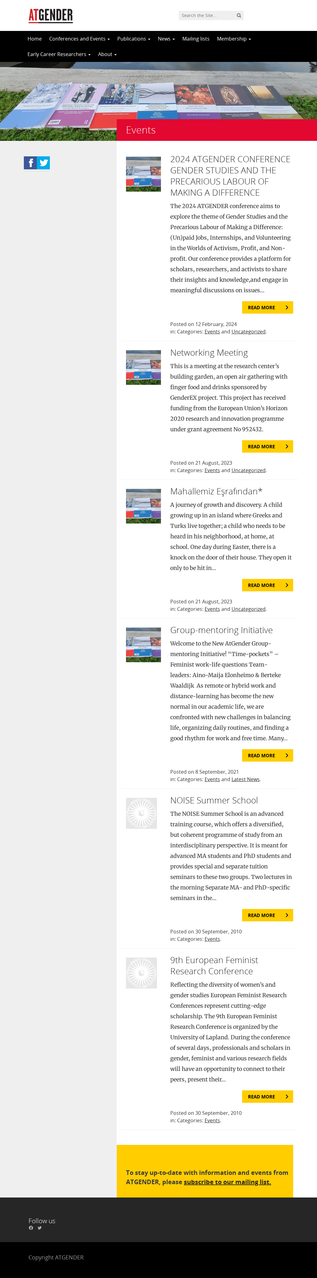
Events (212, 331)
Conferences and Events (78, 38)
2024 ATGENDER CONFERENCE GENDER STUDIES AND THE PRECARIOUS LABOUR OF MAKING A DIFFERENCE (230, 175)
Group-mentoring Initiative (221, 630)
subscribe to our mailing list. (227, 1182)
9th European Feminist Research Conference (214, 965)
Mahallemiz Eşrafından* (216, 491)
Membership (232, 38)
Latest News (246, 779)
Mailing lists (196, 38)
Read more (261, 307)
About (106, 54)
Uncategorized (249, 331)
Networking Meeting (209, 352)
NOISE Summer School (214, 800)
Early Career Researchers (58, 54)
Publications (132, 38)
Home (35, 38)
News (165, 38)
